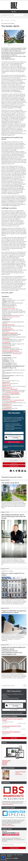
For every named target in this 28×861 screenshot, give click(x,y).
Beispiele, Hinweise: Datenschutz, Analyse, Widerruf (14, 446)
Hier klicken (15, 437)
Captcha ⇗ (20, 439)
